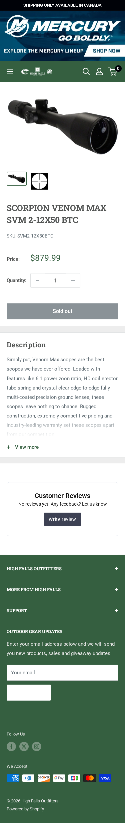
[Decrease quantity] (38, 280)
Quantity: (16, 280)
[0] (113, 72)
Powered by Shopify (25, 808)
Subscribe (29, 692)
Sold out (62, 311)
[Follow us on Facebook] (11, 746)
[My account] (99, 71)
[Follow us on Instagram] (36, 746)
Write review (62, 519)
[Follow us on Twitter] (24, 746)
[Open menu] (10, 71)
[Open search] (86, 71)
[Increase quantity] (73, 280)
